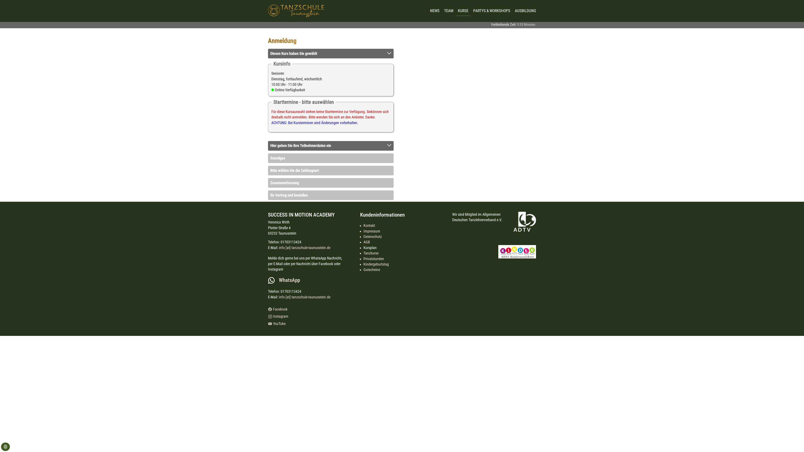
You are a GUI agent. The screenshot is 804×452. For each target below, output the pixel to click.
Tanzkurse (371, 253)
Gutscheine (371, 270)
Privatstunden (373, 259)
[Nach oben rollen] (794, 442)
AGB (366, 242)
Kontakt (369, 225)
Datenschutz (372, 237)
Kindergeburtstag (376, 264)
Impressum (371, 231)
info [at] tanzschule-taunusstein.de (304, 248)
